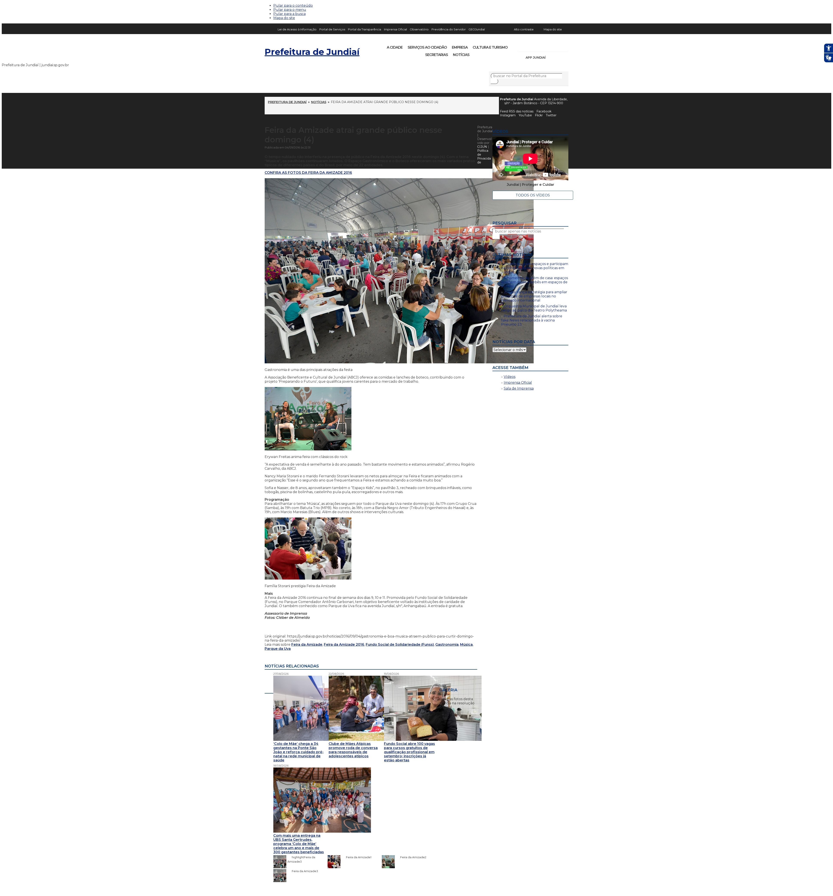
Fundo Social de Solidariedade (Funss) (400, 644)
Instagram (528, 46)
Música (466, 644)
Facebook (543, 111)
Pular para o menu (289, 10)
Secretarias (436, 55)
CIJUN (482, 147)
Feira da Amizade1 (356, 857)
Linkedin (551, 46)
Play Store (557, 57)
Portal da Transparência (364, 29)
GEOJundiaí (477, 29)
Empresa (460, 47)
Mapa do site (284, 18)
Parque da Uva (278, 649)
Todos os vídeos (533, 195)
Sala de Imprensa (519, 388)
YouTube (543, 46)
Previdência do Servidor (448, 29)
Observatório (419, 29)
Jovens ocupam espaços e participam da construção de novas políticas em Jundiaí (534, 268)
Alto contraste (524, 29)
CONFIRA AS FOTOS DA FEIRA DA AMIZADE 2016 (308, 173)
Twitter (551, 115)
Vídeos (509, 377)
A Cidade (395, 47)
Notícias (461, 55)
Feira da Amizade (306, 644)
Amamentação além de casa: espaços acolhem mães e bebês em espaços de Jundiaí (534, 282)
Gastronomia (447, 644)
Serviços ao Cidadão (427, 47)
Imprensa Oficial (395, 29)
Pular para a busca (289, 14)
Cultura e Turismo (490, 47)
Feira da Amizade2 (411, 857)
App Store (550, 57)
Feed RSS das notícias (516, 111)
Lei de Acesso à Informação (297, 29)
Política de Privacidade (484, 156)
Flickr (558, 46)
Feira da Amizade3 (302, 871)
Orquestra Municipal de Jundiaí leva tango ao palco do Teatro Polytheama (534, 308)
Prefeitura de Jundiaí (312, 51)
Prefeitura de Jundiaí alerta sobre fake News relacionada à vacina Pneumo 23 (531, 320)
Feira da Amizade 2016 (344, 644)
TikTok (536, 46)
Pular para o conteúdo (293, 5)
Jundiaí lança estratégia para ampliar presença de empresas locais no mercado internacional (534, 296)
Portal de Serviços (332, 29)
